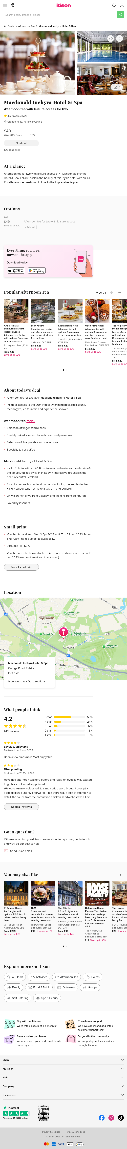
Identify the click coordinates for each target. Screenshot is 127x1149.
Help (5, 1077)
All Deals (9, 26)
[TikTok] (120, 1120)
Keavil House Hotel (68, 325)
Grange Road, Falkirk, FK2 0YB (24, 121)
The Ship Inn (64, 908)
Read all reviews (21, 807)
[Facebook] (101, 1120)
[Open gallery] (63, 63)
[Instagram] (111, 1120)
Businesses (9, 1095)
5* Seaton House (13, 908)
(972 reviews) (19, 116)
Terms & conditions (75, 1131)
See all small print (21, 567)
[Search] (120, 14)
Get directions (36, 681)
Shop (6, 1060)
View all (101, 292)
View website (16, 681)
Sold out (21, 143)
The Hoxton (118, 908)
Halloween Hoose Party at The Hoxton (95, 909)
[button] (63, 370)
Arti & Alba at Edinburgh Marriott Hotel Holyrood (14, 328)
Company (8, 1086)
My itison (8, 1069)
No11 (33, 908)
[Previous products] (111, 292)
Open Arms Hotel (94, 325)
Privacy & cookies (51, 1131)
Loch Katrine (37, 325)
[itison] (64, 5)
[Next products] (119, 292)
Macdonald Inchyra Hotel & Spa (61, 397)
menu (30, 420)
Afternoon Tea (26, 26)
